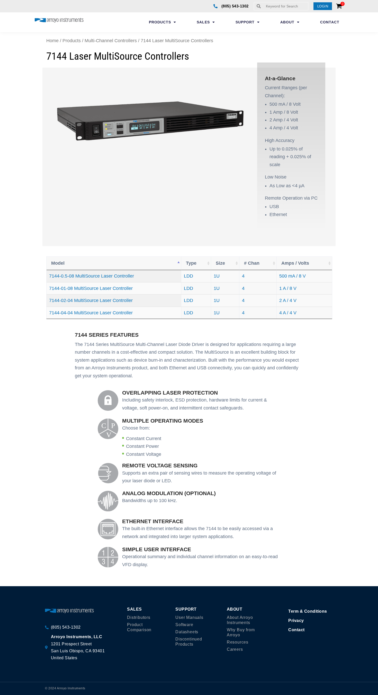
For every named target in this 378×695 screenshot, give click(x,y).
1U (217, 276)
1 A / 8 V (287, 288)
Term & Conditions (307, 611)
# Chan (251, 263)
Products (71, 40)
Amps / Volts (295, 263)
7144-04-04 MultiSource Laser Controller (91, 312)
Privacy (296, 620)
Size (220, 263)
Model (58, 263)
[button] (322, 6)
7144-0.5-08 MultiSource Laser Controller (91, 276)
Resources (237, 642)
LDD (188, 276)
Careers (235, 649)
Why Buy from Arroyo (241, 632)
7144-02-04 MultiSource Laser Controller (91, 300)
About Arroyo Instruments (240, 620)
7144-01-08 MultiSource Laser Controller (91, 288)
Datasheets (186, 632)
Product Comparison (139, 627)
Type (191, 263)
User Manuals (189, 617)
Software (184, 624)
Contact (296, 630)
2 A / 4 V (287, 300)
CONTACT (329, 22)
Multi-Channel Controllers (111, 40)
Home (52, 40)
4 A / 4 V (287, 312)
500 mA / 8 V (292, 276)
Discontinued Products (188, 641)
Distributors (138, 617)
